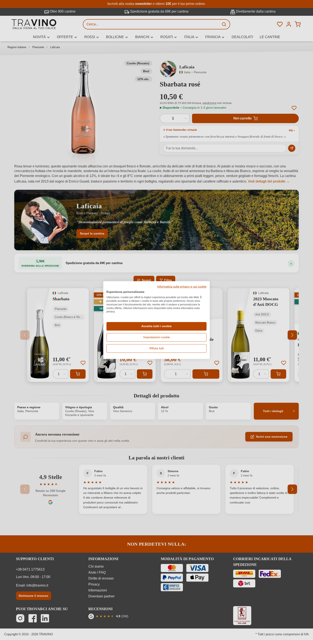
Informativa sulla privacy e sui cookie (182, 286)
